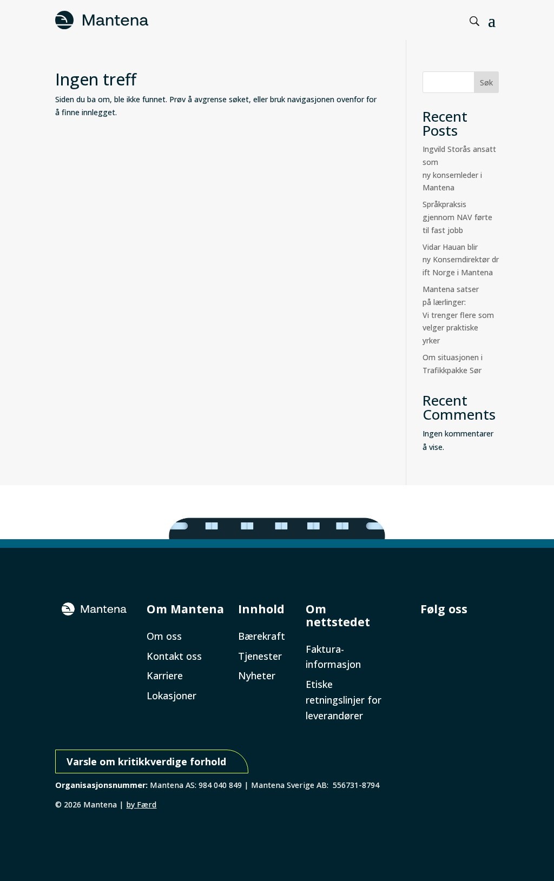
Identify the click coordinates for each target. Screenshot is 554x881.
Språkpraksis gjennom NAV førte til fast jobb (457, 217)
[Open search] (475, 21)
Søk (486, 82)
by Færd (141, 804)
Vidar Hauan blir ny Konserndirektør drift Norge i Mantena (461, 260)
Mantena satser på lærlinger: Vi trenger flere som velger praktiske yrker (458, 315)
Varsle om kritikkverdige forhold (146, 761)
